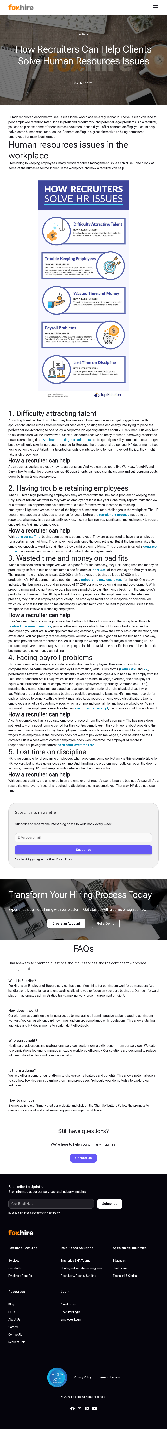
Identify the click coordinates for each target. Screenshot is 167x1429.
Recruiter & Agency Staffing (78, 1275)
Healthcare (120, 1268)
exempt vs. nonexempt (91, 708)
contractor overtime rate (75, 745)
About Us (14, 1319)
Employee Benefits (20, 1275)
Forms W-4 (128, 669)
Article (83, 34)
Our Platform (16, 1268)
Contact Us (83, 1158)
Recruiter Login (70, 1312)
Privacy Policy (82, 1377)
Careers (13, 1327)
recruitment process (114, 515)
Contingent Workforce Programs (81, 1268)
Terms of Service (109, 1377)
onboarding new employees (102, 580)
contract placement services (29, 626)
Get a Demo (105, 923)
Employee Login (71, 1319)
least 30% (99, 570)
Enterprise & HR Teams (75, 1260)
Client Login (68, 1304)
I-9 (145, 669)
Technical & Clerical (125, 1275)
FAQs (11, 1312)
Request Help (16, 1342)
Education (119, 1260)
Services (13, 1260)
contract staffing (28, 537)
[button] (155, 7)
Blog (11, 1304)
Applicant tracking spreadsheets (67, 440)
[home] (22, 7)
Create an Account (66, 923)
